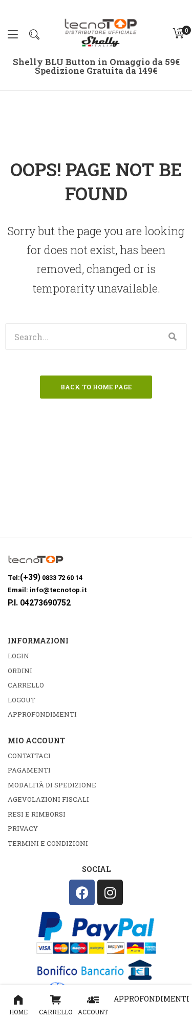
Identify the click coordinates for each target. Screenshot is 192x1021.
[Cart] (178, 33)
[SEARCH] (173, 336)
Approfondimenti (151, 999)
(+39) (30, 577)
